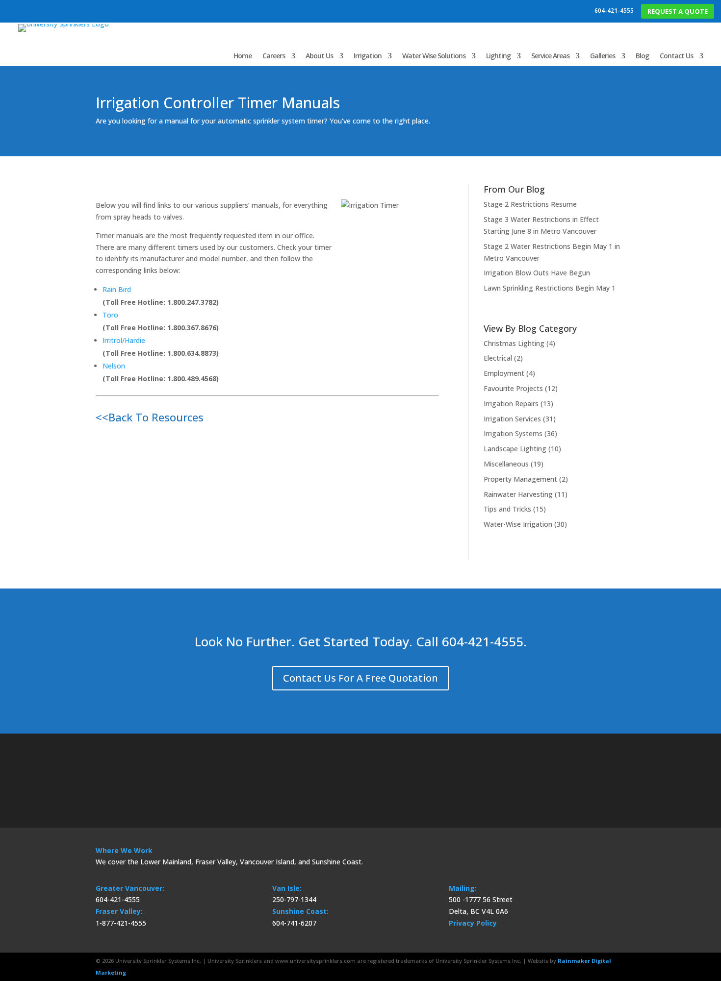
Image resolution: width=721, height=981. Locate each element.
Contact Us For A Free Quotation (360, 678)
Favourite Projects (513, 388)
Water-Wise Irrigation (518, 524)
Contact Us (676, 55)
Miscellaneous (506, 463)
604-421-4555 (614, 10)
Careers (273, 55)
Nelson (114, 365)
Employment (504, 373)
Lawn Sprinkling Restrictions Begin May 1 (550, 288)
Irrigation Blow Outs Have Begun (537, 272)
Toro (110, 314)
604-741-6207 (294, 923)
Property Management (520, 479)
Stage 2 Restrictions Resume (530, 204)
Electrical (498, 358)
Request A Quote (677, 11)
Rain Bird (117, 289)
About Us (319, 55)
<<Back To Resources (150, 417)
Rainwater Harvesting (518, 494)
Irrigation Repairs (511, 403)
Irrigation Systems (513, 433)
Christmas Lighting (514, 343)
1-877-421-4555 (121, 923)
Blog (642, 55)
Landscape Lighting (515, 448)
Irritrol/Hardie (124, 340)
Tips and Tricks (507, 509)
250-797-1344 (294, 899)
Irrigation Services (512, 418)
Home (242, 55)
